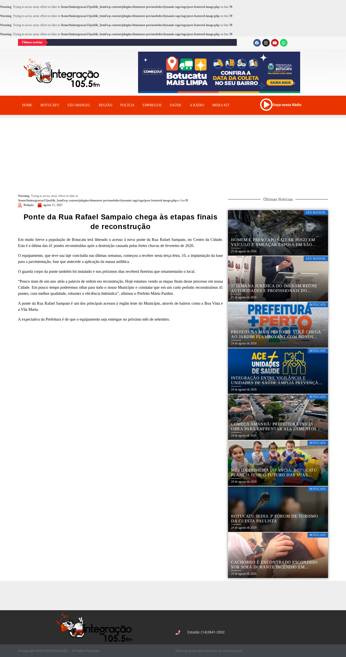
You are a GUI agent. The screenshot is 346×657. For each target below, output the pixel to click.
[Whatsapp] (283, 43)
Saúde (176, 105)
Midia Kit (221, 105)
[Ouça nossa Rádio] (266, 104)
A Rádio (197, 105)
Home (27, 105)
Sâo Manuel (79, 105)
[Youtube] (275, 43)
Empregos (152, 105)
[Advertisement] (173, 153)
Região (105, 105)
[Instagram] (266, 43)
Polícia (127, 105)
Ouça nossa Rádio (287, 105)
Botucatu (50, 105)
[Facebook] (257, 43)
